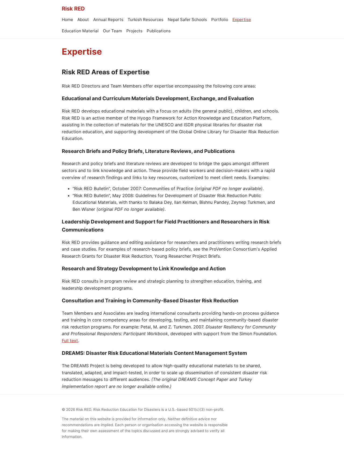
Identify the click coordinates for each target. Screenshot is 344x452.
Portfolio (219, 19)
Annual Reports (108, 19)
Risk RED (73, 8)
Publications (159, 30)
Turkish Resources (145, 19)
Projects (134, 30)
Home (67, 19)
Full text (70, 340)
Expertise (241, 19)
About (83, 19)
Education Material (80, 30)
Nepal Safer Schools (187, 19)
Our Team (112, 30)
